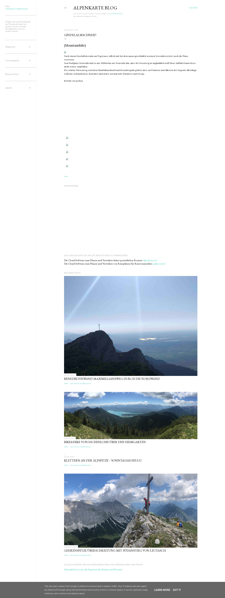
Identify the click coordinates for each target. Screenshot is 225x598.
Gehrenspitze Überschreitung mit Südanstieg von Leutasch (115, 550)
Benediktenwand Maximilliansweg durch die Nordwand (112, 379)
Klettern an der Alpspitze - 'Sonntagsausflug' (103, 460)
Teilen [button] (66, 176)
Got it (177, 589)
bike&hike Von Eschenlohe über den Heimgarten (105, 442)
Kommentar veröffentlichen (80, 383)
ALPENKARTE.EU (116, 14)
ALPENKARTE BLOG (95, 8)
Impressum (10, 9)
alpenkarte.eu (150, 260)
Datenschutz (22, 9)
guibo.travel (159, 263)
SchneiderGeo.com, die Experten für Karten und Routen (93, 569)
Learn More (162, 589)
